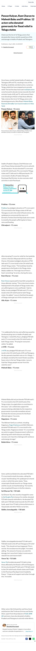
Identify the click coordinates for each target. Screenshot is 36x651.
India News (25, 6)
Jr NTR (3, 351)
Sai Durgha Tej (8, 497)
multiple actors (29, 89)
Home (3, 6)
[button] (27, 639)
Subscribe (31, 2)
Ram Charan (5, 281)
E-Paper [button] (10, 6)
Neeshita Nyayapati (8, 47)
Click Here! (28, 635)
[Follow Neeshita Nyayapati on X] (15, 47)
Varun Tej (4, 562)
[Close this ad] (35, 641)
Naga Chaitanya (14, 425)
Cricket (17, 6)
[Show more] (34, 636)
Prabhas (4, 208)
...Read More (28, 631)
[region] (18, 11)
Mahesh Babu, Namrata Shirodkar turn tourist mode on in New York (17, 103)
